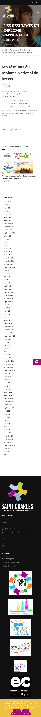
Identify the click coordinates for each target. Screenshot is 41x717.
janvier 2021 (8, 395)
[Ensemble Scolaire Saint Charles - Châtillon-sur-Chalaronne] (8, 11)
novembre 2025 (9, 227)
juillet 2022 (7, 339)
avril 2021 (7, 386)
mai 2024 (7, 277)
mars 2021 (7, 389)
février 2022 (8, 355)
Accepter (17, 711)
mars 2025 (7, 249)
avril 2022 (7, 348)
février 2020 (8, 430)
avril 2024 (7, 280)
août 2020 (7, 411)
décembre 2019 (9, 436)
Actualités (13, 50)
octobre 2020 (8, 405)
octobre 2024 (8, 264)
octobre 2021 (8, 367)
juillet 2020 (7, 414)
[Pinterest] (20, 129)
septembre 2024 (9, 267)
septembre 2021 (9, 370)
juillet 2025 (7, 236)
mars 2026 (7, 214)
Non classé (24, 50)
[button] (18, 183)
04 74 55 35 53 (10, 529)
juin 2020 (7, 417)
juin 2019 (7, 452)
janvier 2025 (8, 255)
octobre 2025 (8, 230)
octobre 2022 (8, 333)
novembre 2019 (9, 439)
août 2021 (7, 373)
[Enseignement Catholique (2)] (20, 686)
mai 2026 (7, 208)
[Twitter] (16, 129)
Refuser (25, 711)
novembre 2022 (9, 330)
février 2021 (8, 392)
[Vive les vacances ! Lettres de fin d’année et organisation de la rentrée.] (17, 163)
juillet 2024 (7, 270)
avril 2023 (7, 314)
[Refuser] (38, 708)
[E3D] (20, 666)
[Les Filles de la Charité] (20, 627)
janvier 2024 (8, 289)
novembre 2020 (9, 402)
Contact (4, 523)
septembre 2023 (9, 302)
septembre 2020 (9, 408)
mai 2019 (7, 455)
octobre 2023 (8, 299)
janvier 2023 (8, 323)
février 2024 (8, 286)
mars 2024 (7, 283)
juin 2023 (7, 308)
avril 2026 (7, 211)
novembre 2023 (9, 295)
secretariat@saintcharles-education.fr (18, 533)
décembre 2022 (9, 327)
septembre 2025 (9, 233)
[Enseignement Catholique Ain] (20, 607)
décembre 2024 (9, 258)
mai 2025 (7, 242)
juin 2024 (7, 274)
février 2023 (8, 320)
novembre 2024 (9, 261)
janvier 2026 (8, 220)
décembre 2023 (9, 292)
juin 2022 (7, 342)
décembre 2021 (9, 361)
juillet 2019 (7, 448)
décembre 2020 (9, 398)
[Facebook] (11, 129)
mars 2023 (7, 317)
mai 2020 (7, 420)
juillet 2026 (7, 202)
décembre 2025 (9, 224)
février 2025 (8, 252)
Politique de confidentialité (11, 562)
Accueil (4, 50)
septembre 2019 (9, 445)
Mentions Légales (8, 559)
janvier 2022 (8, 358)
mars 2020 (7, 427)
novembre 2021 (9, 364)
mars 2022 (7, 352)
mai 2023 (7, 311)
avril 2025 (7, 245)
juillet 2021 (7, 377)
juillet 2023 (7, 305)
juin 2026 (7, 205)
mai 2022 (7, 345)
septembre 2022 (9, 336)
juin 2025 (7, 239)
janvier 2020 (8, 433)
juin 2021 (7, 380)
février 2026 (8, 217)
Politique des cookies (9, 566)
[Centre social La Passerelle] (20, 647)
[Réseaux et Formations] (20, 583)
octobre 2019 (8, 442)
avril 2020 (7, 423)
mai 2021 (7, 383)
